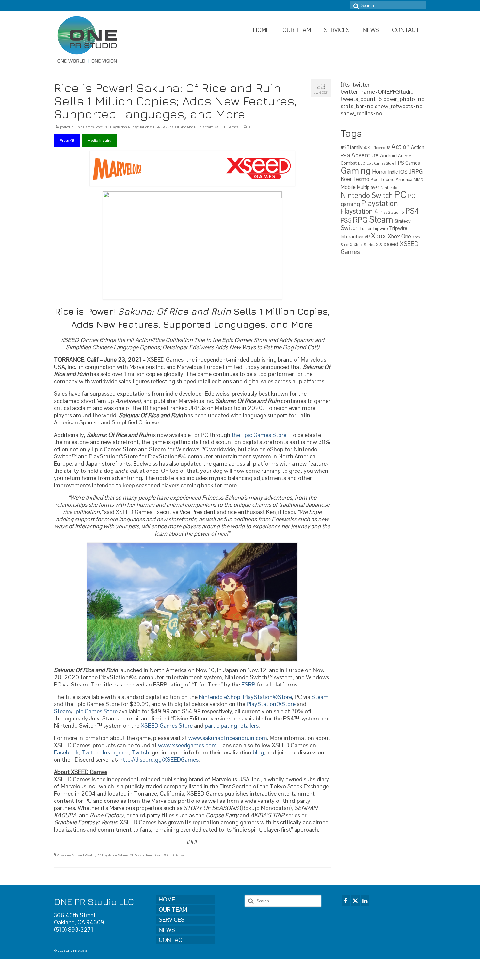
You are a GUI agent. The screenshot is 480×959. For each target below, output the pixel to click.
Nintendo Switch (83, 855)
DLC (361, 163)
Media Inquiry (99, 140)
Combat (349, 163)
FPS (399, 163)
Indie (393, 172)
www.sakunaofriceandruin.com (227, 738)
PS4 (156, 127)
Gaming (356, 170)
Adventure (365, 155)
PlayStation (258, 697)
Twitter (90, 752)
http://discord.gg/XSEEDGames (159, 759)
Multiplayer (368, 187)
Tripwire (380, 228)
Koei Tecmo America (391, 179)
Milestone (63, 855)
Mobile (348, 187)
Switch (350, 228)
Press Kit (67, 140)
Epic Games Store (89, 127)
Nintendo (389, 187)
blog (258, 752)
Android (388, 155)
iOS (403, 171)
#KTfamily (352, 147)
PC (106, 127)
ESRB (248, 684)
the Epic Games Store (259, 434)
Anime (404, 155)
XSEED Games (226, 127)
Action (401, 146)
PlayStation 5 (141, 127)
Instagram (116, 752)
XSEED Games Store (167, 725)
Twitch (140, 752)
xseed (390, 244)
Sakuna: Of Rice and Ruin (135, 855)
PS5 (346, 220)
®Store (282, 697)
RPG (360, 220)
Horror (379, 171)
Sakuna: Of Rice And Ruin (181, 127)
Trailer (365, 228)
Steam (208, 127)
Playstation (109, 855)
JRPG (416, 171)
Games (412, 163)
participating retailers (232, 725)
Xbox (378, 235)
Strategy (402, 221)
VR (367, 237)
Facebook (66, 752)
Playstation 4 (120, 127)
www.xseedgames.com (187, 745)
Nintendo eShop (219, 697)
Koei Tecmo (355, 179)
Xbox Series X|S (368, 244)
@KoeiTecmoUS (377, 147)
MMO (418, 179)
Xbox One (399, 236)
